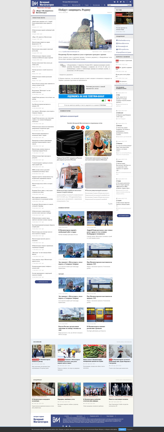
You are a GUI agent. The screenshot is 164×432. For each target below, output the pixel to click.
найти (129, 5)
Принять (122, 429)
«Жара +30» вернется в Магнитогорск (44, 12)
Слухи (86, 5)
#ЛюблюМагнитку (124, 40)
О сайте (67, 416)
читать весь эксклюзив (124, 342)
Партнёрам (110, 416)
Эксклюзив (96, 5)
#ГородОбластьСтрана (123, 52)
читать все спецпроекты (124, 380)
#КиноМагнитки (123, 43)
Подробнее (129, 429)
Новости (65, 5)
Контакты (79, 416)
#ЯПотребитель (123, 49)
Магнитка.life (76, 5)
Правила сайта (94, 416)
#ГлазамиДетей (122, 46)
